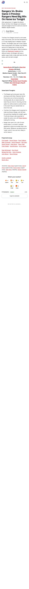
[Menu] (27, 2)
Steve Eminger (14, 154)
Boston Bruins (8, 67)
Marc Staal (11, 166)
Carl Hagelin (5, 140)
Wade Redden (23, 118)
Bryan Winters (10, 31)
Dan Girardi (15, 150)
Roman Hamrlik (22, 169)
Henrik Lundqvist (6, 158)
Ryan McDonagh (6, 150)
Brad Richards (14, 146)
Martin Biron (5, 160)
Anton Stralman (17, 152)
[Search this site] (24, 2)
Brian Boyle (14, 144)
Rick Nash (24, 142)
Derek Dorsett (6, 144)
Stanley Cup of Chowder (19, 81)
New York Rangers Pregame (8, 8)
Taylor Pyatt (21, 144)
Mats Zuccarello (6, 142)
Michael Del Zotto (6, 152)
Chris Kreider (5, 146)
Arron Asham (22, 146)
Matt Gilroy (9, 169)
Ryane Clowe (16, 167)
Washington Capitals (13, 51)
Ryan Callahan (22, 140)
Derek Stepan (13, 140)
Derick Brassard (16, 142)
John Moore (5, 154)
